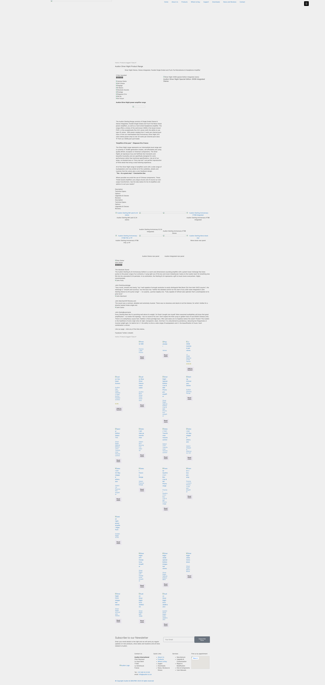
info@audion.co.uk (145, 674)
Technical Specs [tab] (120, 191)
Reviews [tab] (118, 198)
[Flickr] (127, 655)
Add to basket (190, 369)
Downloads (216, 2)
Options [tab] (117, 193)
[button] (118, 333)
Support (206, 2)
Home (166, 2)
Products (184, 2)
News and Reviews (229, 2)
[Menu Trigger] (306, 3)
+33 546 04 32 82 (143, 672)
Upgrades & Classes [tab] (122, 196)
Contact (242, 2)
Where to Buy (195, 2)
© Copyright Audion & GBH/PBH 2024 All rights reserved (134, 681)
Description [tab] (119, 189)
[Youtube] (122, 660)
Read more (142, 357)
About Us (175, 2)
